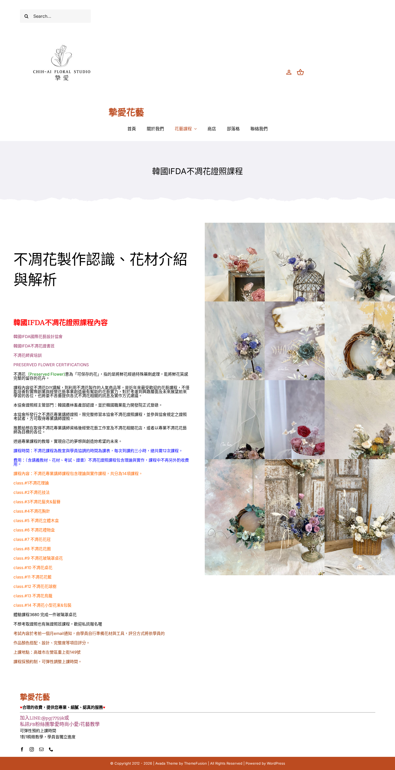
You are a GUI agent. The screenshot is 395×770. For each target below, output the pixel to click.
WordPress (276, 763)
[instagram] (32, 749)
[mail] (41, 749)
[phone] (51, 749)
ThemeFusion (195, 763)
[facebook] (22, 749)
